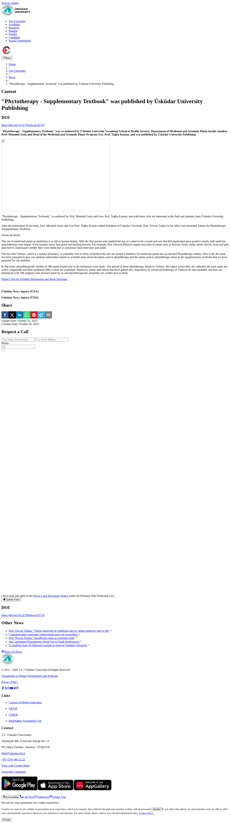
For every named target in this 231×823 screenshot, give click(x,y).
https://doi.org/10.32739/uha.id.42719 (22, 125)
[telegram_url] (14, 688)
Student (13, 30)
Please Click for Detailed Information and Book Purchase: (34, 279)
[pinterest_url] (17, 688)
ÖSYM (13, 708)
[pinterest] (34, 315)
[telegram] (41, 315)
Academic (14, 24)
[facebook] (5, 315)
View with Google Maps (15, 765)
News (12, 77)
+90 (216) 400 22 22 (13, 759)
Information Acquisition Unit (25, 720)
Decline (157, 809)
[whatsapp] (26, 315)
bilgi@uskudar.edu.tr (13, 753)
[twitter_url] (5, 688)
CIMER (13, 714)
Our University (17, 21)
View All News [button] (13, 651)
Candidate (14, 37)
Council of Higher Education (25, 702)
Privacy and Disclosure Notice (51, 595)
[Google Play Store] (19, 789)
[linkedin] (19, 315)
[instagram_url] (8, 688)
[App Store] (56, 789)
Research (14, 27)
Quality (13, 34)
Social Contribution (20, 40)
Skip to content (10, 3)
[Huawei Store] (93, 789)
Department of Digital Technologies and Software (29, 675)
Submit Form (12, 599)
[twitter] (12, 315)
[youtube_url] (11, 688)
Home (12, 64)
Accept (6, 819)
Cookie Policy (146, 813)
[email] (48, 315)
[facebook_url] (2, 688)
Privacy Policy (9, 682)
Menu (8, 58)
